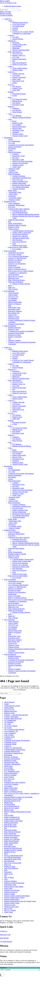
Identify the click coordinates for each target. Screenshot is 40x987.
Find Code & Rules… (15, 52)
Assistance (15, 108)
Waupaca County (13, 316)
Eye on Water (16, 249)
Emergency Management (16, 205)
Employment (12, 265)
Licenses (15, 28)
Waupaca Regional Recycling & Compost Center (20, 901)
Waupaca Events (13, 318)
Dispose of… (12, 41)
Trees (14, 243)
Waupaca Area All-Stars (20, 163)
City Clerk (11, 143)
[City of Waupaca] (8, 3)
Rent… (10, 97)
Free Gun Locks (17, 179)
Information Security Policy (13, 799)
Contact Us (7, 746)
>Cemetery (11, 170)
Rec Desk (15, 158)
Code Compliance (14, 203)
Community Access (10, 742)
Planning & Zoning (14, 335)
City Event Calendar (14, 254)
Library (10, 150)
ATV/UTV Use (17, 53)
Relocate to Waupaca (15, 311)
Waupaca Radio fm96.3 (11, 899)
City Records (16, 110)
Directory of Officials (15, 260)
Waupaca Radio (17, 70)
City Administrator (14, 141)
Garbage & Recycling (19, 44)
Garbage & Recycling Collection (18, 209)
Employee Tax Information (17, 263)
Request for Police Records (21, 185)
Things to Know (13, 229)
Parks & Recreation (14, 152)
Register (11, 92)
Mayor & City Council (15, 276)
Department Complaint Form (21, 178)
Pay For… (11, 84)
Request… (11, 106)
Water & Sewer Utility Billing (17, 247)
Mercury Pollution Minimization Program (25, 214)
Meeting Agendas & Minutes (21, 117)
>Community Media (14, 198)
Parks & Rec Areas (18, 156)
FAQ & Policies (9, 770)
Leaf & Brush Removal (19, 212)
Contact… (11, 35)
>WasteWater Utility (14, 192)
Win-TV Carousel (10, 910)
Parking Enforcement (19, 59)
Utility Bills (16, 90)
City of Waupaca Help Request (18, 256)
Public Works (12, 190)
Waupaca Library (17, 134)
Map (9, 306)
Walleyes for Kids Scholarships (22, 161)
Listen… (11, 66)
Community (8, 738)
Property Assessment (19, 77)
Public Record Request (15, 282)
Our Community (9, 291)
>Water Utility (12, 194)
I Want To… (8, 19)
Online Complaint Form (20, 181)
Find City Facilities (14, 267)
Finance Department (14, 147)
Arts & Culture (13, 295)
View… (10, 114)
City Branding (12, 298)
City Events (16, 75)
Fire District (12, 148)
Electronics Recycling (19, 211)
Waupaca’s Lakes (18, 165)
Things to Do (12, 315)
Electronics (15, 42)
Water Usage (16, 79)
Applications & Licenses (16, 253)
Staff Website (4, 938)
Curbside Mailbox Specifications (22, 231)
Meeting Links (9, 810)
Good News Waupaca (11, 784)
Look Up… (12, 72)
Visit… (10, 119)
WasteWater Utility (10, 885)
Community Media (10, 744)
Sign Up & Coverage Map (12, 863)
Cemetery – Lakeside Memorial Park (16, 715)
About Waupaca (13, 293)
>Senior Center (13, 172)
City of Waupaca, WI (11, 731)
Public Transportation (15, 223)
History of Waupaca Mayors (17, 269)
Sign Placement (17, 240)
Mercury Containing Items (20, 50)
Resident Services (10, 201)
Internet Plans (8, 802)
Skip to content (5, 1)
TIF (9, 338)
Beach (14, 121)
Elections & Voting (14, 262)
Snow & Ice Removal (19, 63)
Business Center (17, 123)
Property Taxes (17, 88)
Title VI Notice (13, 289)
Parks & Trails (17, 128)
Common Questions (18, 176)
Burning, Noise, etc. (18, 55)
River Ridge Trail (13, 313)
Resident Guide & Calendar (17, 225)
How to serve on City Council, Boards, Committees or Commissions (21, 272)
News (6, 813)
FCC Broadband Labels (12, 771)
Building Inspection (14, 327)
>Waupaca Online (14, 200)
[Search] (20, 10)
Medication (16, 48)
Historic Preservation (19, 126)
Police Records (17, 112)
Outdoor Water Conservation (21, 232)
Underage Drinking (18, 189)
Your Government (10, 251)
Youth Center (16, 167)
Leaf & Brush (16, 46)
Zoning (14, 83)
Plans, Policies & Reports (16, 280)
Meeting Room (17, 101)
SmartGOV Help (13, 227)
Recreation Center (18, 105)
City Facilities (16, 125)
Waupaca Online (9, 894)
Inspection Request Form (12, 801)
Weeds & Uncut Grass (19, 64)
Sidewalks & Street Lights (20, 238)
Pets (13, 61)
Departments (8, 137)
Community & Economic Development (21, 145)
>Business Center (14, 168)
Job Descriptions (13, 274)
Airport (10, 139)
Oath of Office (9, 815)
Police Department (14, 174)
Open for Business (10, 326)
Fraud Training (9, 777)
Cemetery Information (11, 717)
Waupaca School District (16, 324)
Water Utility (8, 888)
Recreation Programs (19, 94)
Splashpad (15, 132)
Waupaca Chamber (14, 340)
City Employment (18, 26)
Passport (15, 30)
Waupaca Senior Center (20, 136)
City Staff (15, 37)
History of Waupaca (14, 304)
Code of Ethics (9, 735)
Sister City (11, 287)
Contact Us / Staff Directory (17, 258)
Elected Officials (17, 39)
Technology (12, 196)
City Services (16, 86)
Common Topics (9, 737)
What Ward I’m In (18, 81)
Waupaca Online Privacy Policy (14, 897)
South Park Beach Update (12, 6)
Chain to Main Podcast (19, 68)
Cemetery (15, 154)
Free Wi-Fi (11, 207)
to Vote (14, 95)
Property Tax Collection (20, 236)
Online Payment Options (16, 220)
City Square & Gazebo (19, 99)
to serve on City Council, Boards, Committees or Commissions (23, 32)
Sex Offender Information (20, 187)
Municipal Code (13, 278)
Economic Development (16, 333)
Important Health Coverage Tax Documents (18, 797)
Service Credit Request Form (13, 855)
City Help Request (6, 941)
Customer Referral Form (12, 751)
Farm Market (12, 300)
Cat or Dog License (18, 24)
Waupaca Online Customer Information (17, 896)
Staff (5, 870)
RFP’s (10, 285)
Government (8, 786)
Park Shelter (16, 103)
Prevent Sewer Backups (20, 234)
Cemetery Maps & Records (13, 718)
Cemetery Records (18, 73)
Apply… (11, 21)
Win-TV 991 (8, 908)
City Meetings (16, 116)
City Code (15, 57)
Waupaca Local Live (11, 892)
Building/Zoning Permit (20, 22)
